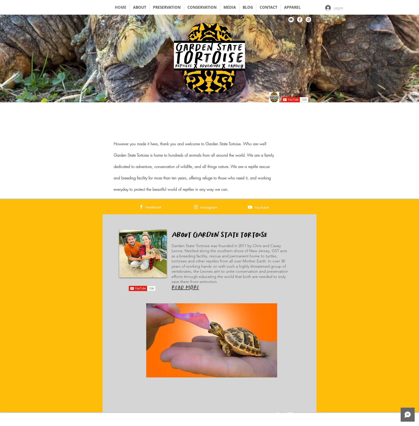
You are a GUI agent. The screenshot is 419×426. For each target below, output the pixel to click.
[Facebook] (299, 19)
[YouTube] (291, 19)
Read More (185, 287)
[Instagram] (308, 19)
